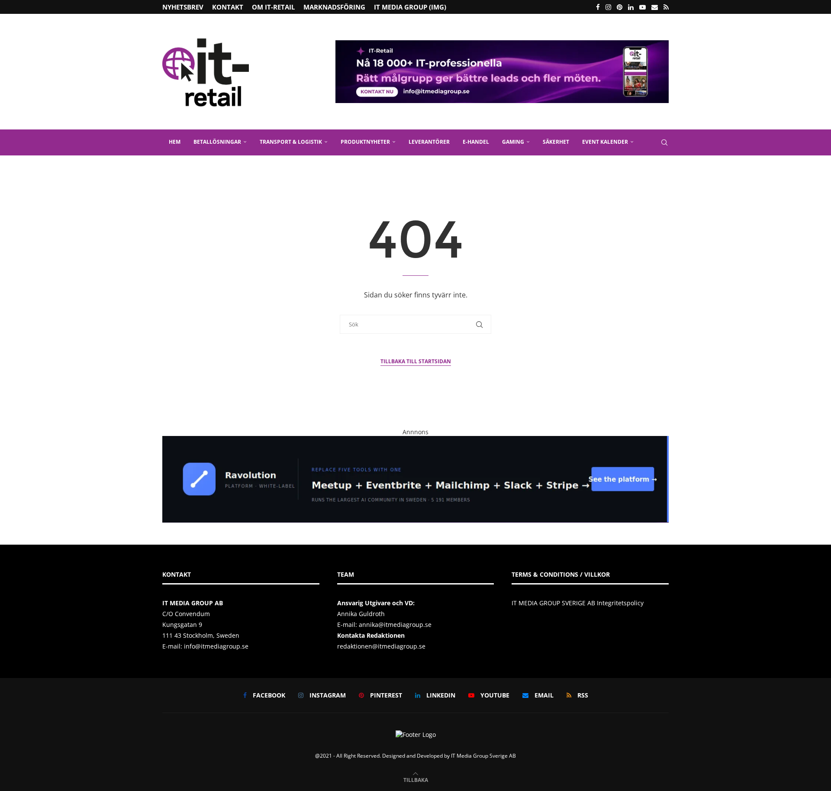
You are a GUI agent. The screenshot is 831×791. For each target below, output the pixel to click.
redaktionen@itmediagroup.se (381, 646)
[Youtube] (642, 7)
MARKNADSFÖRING (334, 7)
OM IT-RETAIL (273, 7)
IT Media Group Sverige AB (483, 755)
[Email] (654, 7)
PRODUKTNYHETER (365, 141)
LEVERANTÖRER (429, 141)
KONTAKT (227, 7)
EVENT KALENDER (605, 141)
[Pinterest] (619, 7)
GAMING (513, 141)
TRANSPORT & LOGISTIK (291, 141)
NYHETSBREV (182, 7)
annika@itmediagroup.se (395, 624)
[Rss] (666, 7)
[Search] (664, 142)
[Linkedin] (631, 7)
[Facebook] (598, 7)
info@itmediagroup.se (216, 646)
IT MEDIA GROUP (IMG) (410, 7)
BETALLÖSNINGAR (217, 141)
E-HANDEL (476, 141)
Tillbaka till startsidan (415, 361)
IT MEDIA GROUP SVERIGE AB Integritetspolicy (578, 603)
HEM (174, 141)
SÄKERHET (556, 141)
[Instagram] (608, 7)
